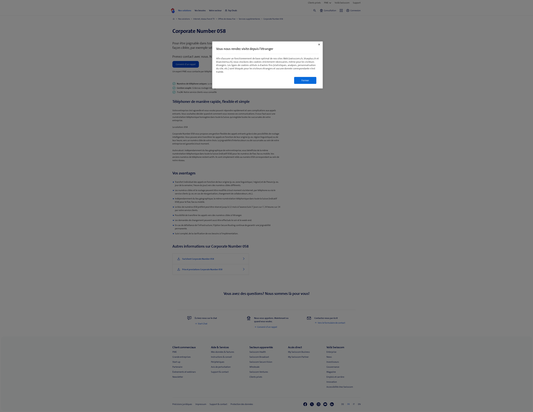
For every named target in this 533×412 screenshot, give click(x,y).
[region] (267, 65)
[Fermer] (319, 44)
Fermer (305, 80)
